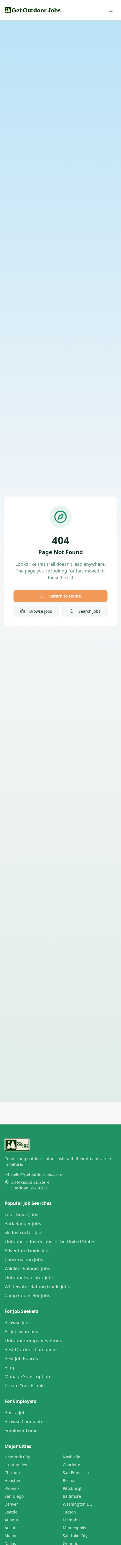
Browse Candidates (25, 1421)
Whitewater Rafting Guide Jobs (37, 1286)
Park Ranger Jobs (23, 1223)
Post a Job (15, 1412)
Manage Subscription (27, 1376)
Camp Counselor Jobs (27, 1295)
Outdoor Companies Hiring (33, 1340)
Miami (10, 1535)
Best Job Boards (21, 1358)
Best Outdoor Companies (32, 1349)
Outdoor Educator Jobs (29, 1277)
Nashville (71, 1456)
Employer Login (21, 1430)
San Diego (14, 1496)
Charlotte (71, 1464)
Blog (9, 1367)
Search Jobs (89, 611)
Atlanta (11, 1519)
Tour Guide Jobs (21, 1214)
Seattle (11, 1512)
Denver (11, 1504)
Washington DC (77, 1504)
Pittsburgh (73, 1488)
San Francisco (76, 1472)
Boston (69, 1480)
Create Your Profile (25, 1385)
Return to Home (65, 596)
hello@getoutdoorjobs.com (36, 1174)
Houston (12, 1480)
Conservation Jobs (24, 1259)
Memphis (71, 1519)
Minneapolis (74, 1527)
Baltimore (72, 1496)
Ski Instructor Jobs (24, 1232)
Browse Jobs (40, 611)
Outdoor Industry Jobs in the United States (50, 1241)
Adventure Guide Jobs (28, 1250)
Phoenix (12, 1488)
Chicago (12, 1472)
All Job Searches (21, 1331)
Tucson (69, 1512)
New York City (17, 1456)
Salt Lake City (75, 1535)
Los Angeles (16, 1464)
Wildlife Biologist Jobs (27, 1268)
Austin (11, 1527)
